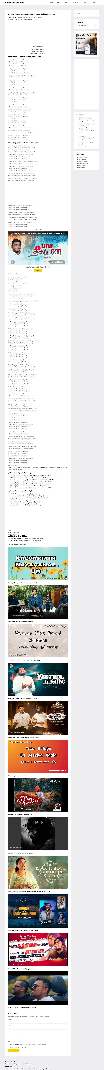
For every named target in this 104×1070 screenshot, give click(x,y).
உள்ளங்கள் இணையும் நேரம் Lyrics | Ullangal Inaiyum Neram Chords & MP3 (29, 891)
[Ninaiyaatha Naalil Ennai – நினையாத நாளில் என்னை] (38, 679)
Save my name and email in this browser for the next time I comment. (27, 1044)
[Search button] (95, 13)
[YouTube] (13, 1067)
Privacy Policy (33, 1069)
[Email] (17, 536)
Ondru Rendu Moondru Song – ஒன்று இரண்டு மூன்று (25, 494)
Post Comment (14, 1050)
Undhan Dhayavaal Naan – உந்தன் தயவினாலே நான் (22, 1007)
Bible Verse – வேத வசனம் (85, 118)
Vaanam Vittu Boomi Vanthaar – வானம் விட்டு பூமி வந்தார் (24, 660)
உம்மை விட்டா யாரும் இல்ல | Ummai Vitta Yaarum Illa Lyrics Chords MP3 (31, 488)
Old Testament (82, 159)
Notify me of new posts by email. (18, 1047)
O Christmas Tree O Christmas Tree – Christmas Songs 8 (27, 496)
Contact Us (49, 1069)
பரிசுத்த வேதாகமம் (83, 163)
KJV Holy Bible (82, 157)
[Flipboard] (24, 536)
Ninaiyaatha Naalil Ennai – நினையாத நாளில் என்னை (22, 698)
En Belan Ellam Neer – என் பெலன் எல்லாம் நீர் (20, 814)
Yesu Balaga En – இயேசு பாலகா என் (18, 776)
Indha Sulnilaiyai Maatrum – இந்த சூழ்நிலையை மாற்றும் (23, 969)
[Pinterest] (13, 536)
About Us (24, 1069)
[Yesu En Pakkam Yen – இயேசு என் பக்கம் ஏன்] (38, 602)
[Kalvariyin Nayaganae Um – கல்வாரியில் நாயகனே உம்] (38, 563)
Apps (57, 2)
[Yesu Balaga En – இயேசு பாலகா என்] (38, 756)
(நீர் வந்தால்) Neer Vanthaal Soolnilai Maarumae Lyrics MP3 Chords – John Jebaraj (34, 478)
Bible (66, 2)
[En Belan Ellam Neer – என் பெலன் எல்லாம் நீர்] (38, 795)
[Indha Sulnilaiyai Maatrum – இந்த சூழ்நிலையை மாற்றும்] (38, 949)
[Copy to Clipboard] (19, 536)
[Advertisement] (38, 33)
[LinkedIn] (22, 536)
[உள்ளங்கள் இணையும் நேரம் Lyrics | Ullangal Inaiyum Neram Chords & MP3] (38, 872)
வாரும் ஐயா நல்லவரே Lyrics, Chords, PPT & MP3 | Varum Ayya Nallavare (31, 484)
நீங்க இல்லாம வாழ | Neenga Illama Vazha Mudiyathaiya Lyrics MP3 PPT (31, 475)
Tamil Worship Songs (14, 467)
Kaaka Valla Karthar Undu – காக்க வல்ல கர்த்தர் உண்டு (23, 930)
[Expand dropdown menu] (60, 3)
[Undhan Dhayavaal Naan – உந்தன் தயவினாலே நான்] (38, 988)
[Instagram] (10, 1067)
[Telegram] (21, 536)
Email (10, 1025)
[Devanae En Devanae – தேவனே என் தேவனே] (38, 833)
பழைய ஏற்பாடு (82, 165)
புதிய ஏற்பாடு (81, 167)
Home (51, 2)
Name (10, 1019)
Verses (93, 2)
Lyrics (18, 19)
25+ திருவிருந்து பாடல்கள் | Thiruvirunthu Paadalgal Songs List (28, 486)
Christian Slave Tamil (15, 2)
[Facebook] (9, 536)
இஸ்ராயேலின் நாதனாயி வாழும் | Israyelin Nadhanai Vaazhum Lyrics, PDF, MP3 (32, 480)
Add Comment (12, 1041)
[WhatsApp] (15, 536)
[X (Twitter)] (11, 536)
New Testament (82, 161)
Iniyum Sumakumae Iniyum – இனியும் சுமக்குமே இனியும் (23, 737)
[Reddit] (26, 536)
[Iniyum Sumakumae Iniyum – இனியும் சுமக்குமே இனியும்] (38, 718)
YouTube (38, 270)
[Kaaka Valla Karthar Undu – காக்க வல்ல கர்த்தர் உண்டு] (38, 911)
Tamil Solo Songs (13, 532)
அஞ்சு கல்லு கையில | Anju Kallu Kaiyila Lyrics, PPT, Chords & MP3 (29, 498)
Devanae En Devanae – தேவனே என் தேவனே (20, 853)
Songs (84, 2)
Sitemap (41, 1069)
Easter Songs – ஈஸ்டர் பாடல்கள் (86, 124)
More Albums (82, 146)
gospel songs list (45, 467)
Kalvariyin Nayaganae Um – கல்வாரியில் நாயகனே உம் (22, 583)
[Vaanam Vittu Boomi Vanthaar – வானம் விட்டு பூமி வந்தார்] (38, 640)
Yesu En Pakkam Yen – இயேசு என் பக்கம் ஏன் (20, 621)
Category (75, 2)
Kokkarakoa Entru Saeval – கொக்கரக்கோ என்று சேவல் (26, 506)
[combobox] (85, 13)
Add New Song (10, 1069)
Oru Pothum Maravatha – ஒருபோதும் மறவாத (23, 500)
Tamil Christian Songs (26, 19)
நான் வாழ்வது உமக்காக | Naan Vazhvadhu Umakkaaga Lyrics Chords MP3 (31, 482)
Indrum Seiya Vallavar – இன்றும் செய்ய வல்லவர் (24, 504)
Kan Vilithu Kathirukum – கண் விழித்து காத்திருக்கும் (25, 502)
